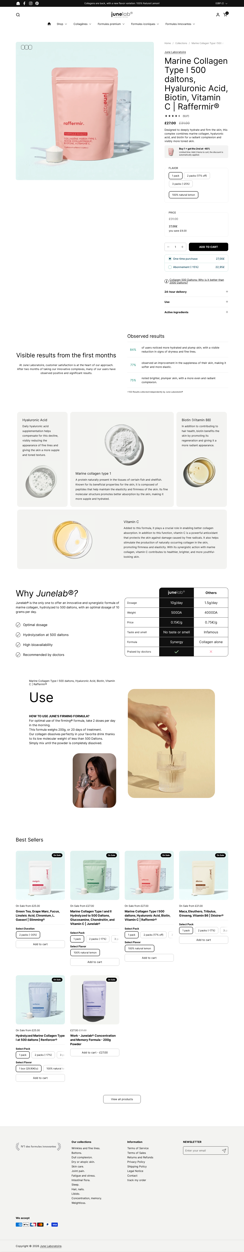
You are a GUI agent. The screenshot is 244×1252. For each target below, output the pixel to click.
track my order (136, 1180)
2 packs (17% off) (197, 175)
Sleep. (75, 1184)
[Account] (218, 15)
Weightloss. (79, 1202)
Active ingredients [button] (176, 312)
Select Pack (77, 932)
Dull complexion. (82, 1157)
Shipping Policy (137, 1166)
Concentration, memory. (87, 1198)
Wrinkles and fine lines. (86, 1148)
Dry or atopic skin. (83, 1161)
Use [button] (167, 302)
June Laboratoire (175, 52)
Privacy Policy (136, 1161)
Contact (132, 1175)
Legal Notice (135, 1171)
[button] (18, 15)
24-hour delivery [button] (175, 291)
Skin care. (78, 1166)
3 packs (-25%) (181, 183)
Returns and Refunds (140, 1157)
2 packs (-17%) (97, 938)
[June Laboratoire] (122, 15)
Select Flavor (78, 946)
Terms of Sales (136, 1152)
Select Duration (25, 928)
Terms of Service (138, 1148)
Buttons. (77, 1152)
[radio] (170, 259)
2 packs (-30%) (28, 934)
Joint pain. (78, 1171)
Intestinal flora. (81, 1180)
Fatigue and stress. (83, 1175)
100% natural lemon (183, 194)
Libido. (76, 1193)
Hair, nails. (78, 1189)
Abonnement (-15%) (186, 267)
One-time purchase (185, 258)
